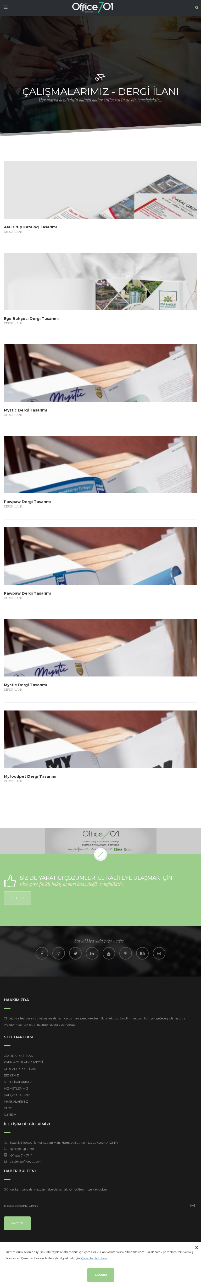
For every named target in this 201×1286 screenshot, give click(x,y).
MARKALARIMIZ (16, 1101)
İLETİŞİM (17, 898)
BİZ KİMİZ (11, 1075)
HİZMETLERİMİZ (16, 1088)
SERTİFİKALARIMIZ (18, 1082)
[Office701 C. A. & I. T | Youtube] (109, 953)
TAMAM (100, 1275)
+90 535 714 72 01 (22, 1155)
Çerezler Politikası (20, 1069)
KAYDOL (17, 1223)
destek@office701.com (26, 1161)
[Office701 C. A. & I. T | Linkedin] (92, 953)
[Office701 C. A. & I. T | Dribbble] (159, 953)
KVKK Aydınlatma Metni (23, 1062)
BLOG (8, 1108)
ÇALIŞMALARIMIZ (17, 1095)
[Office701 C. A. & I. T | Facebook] (42, 953)
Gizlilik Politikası (19, 1056)
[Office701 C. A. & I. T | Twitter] (75, 953)
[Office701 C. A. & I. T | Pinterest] (125, 953)
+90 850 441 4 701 (22, 1149)
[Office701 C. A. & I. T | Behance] (142, 953)
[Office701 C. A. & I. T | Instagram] (58, 953)
